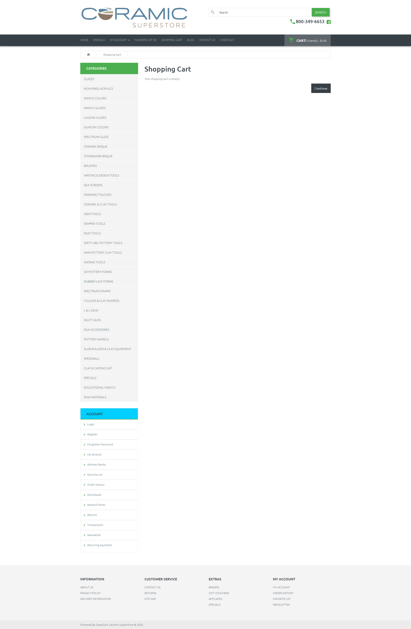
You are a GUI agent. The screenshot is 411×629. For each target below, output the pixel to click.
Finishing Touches (97, 194)
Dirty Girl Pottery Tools (103, 243)
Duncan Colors (96, 127)
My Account (94, 454)
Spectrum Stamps (97, 291)
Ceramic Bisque (95, 146)
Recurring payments (99, 545)
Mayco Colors (95, 98)
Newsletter (94, 535)
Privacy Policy (90, 593)
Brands (214, 587)
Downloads (94, 495)
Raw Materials (95, 397)
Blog (190, 40)
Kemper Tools (94, 223)
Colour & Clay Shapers (101, 300)
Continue (321, 88)
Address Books (96, 464)
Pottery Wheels (96, 339)
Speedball (92, 358)
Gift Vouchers (219, 593)
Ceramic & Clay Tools (100, 204)
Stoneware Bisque (98, 156)
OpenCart (102, 625)
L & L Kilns (91, 310)
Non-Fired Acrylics (98, 88)
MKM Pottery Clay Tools (103, 252)
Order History (95, 484)
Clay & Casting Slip (98, 368)
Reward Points (96, 505)
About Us (86, 587)
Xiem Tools (92, 214)
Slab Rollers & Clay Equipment (107, 349)
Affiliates (215, 599)
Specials (90, 378)
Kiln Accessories (96, 329)
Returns (92, 515)
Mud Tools (92, 233)
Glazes (89, 79)
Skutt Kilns (92, 320)
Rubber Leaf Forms (98, 281)
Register (92, 434)
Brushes (90, 165)
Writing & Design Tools (101, 175)
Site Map (150, 599)
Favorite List (95, 474)
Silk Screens (93, 185)
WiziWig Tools (94, 262)
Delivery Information (95, 599)
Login (90, 424)
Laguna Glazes (95, 117)
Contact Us (207, 40)
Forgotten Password (100, 444)
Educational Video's (99, 387)
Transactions (95, 525)
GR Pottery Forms (98, 272)
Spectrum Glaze (96, 137)
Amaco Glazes (95, 108)
